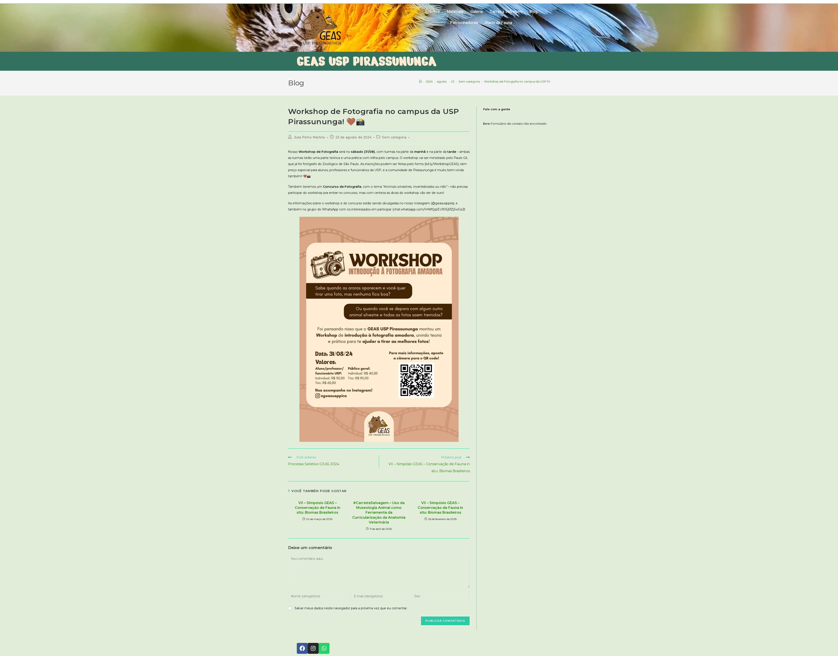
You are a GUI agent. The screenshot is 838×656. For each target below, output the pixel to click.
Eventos (432, 11)
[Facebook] (302, 648)
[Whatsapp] (324, 648)
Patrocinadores (464, 22)
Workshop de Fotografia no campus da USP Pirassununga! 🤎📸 (529, 81)
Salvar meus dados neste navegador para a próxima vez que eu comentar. (351, 608)
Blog (533, 11)
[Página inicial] (420, 81)
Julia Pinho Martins (309, 137)
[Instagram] (313, 648)
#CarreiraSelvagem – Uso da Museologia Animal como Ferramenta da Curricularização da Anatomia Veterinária (378, 513)
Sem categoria (394, 137)
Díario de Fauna (498, 22)
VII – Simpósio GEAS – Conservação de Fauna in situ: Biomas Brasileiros (317, 508)
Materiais (455, 11)
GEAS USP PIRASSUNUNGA (366, 61)
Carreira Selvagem (506, 11)
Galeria (476, 11)
